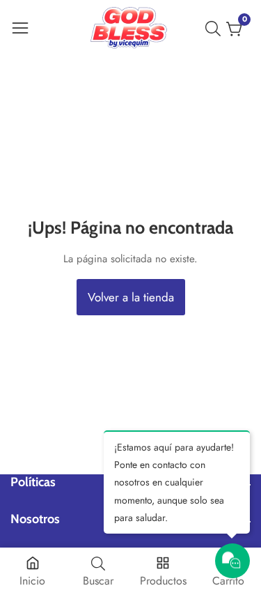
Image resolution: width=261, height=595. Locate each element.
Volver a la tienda (131, 297)
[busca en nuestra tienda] (215, 28)
